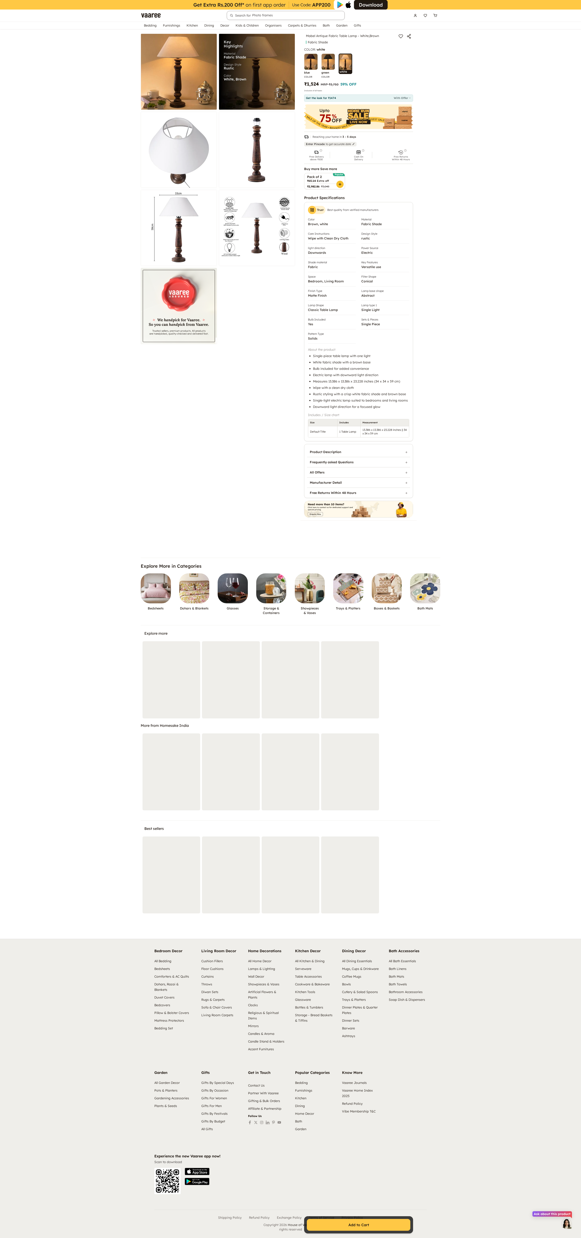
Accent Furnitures (261, 1049)
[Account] (415, 15)
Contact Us (256, 1085)
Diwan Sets (209, 992)
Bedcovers (162, 1005)
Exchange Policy (289, 1218)
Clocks (253, 1005)
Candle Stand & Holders (266, 1041)
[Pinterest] (273, 1122)
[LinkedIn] (267, 1122)
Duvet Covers (164, 997)
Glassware (303, 1000)
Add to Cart (358, 1225)
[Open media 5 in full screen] (179, 228)
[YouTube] (279, 1122)
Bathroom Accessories (406, 992)
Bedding (150, 25)
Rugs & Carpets (213, 1000)
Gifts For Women (214, 1098)
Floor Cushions (212, 969)
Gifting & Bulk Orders (264, 1101)
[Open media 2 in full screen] (257, 72)
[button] (316, 155)
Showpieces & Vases (263, 984)
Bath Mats (396, 976)
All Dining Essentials (357, 961)
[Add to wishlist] (401, 36)
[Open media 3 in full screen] (179, 150)
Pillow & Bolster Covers (171, 1013)
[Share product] (409, 36)
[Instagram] (261, 1122)
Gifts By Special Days (217, 1083)
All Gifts (207, 1129)
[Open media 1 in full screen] (179, 72)
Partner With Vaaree (263, 1093)
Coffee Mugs (351, 976)
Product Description (325, 452)
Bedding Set (163, 1028)
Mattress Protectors (169, 1021)
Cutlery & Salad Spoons (360, 992)
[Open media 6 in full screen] (257, 228)
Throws (206, 984)
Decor (224, 25)
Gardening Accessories (171, 1098)
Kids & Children (247, 25)
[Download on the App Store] (197, 1171)
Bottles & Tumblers (309, 1007)
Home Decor (304, 1114)
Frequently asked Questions (332, 462)
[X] (256, 1122)
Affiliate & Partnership (264, 1109)
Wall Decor (256, 976)
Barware (348, 1028)
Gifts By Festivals (214, 1114)
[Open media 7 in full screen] (179, 306)
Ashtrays (348, 1036)
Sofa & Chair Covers (216, 1007)
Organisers (273, 25)
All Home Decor (259, 961)
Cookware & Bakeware (312, 984)
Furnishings (171, 25)
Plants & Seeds (165, 1106)
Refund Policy (352, 1104)
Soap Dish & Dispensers (407, 1000)
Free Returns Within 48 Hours (333, 493)
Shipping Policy (230, 1218)
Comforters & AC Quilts (171, 976)
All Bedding (162, 961)
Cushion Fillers (212, 961)
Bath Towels (398, 984)
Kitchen (192, 25)
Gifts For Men (211, 1106)
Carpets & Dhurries (302, 25)
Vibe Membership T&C (359, 1111)
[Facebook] (250, 1122)
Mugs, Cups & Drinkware (360, 969)
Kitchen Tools (305, 992)
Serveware (303, 969)
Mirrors (253, 1026)
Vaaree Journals (354, 1083)
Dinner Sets (350, 1021)
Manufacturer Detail (326, 483)
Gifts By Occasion (214, 1090)
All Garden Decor (167, 1083)
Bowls (346, 984)
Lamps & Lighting (261, 969)
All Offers (317, 472)
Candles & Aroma (261, 1034)
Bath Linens (397, 969)
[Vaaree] (151, 15)
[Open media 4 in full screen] (257, 150)
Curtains (207, 976)
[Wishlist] (425, 15)
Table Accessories (308, 976)
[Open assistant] (566, 1223)
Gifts (357, 25)
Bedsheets (162, 969)
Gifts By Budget (213, 1121)
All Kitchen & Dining (310, 961)
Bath (326, 25)
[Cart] (435, 15)
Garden (341, 25)
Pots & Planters (165, 1090)
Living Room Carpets (217, 1015)
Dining (209, 25)
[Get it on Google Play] (197, 1181)
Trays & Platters (354, 1000)
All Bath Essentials (402, 961)
